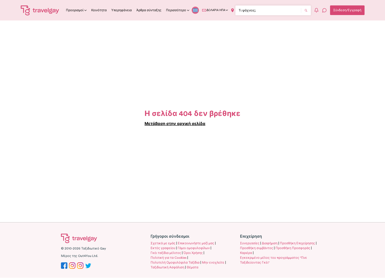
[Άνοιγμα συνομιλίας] (324, 10)
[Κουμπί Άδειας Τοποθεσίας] (232, 10)
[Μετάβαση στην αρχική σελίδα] (40, 10)
